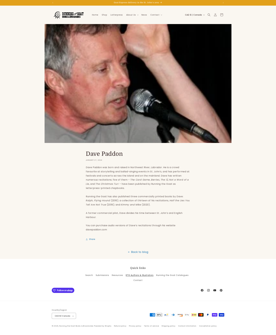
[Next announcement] (223, 2)
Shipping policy (168, 326)
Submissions (102, 275)
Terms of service (151, 326)
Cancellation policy (208, 326)
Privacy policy (135, 326)
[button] (132, 15)
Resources (117, 275)
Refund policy (120, 326)
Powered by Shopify (102, 326)
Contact (137, 280)
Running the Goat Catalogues (172, 275)
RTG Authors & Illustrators (140, 275)
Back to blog (139, 252)
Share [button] (92, 239)
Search (89, 275)
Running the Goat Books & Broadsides (76, 326)
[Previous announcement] (53, 2)
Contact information (187, 326)
